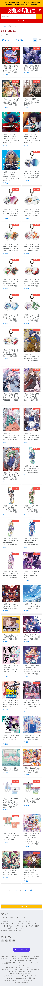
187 (25, 890)
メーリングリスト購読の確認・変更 (20, 961)
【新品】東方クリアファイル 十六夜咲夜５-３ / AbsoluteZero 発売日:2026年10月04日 (32, 436)
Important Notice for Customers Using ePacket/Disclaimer (20, 976)
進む (31, 890)
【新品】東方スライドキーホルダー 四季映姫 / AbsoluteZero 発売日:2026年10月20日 (10, 212)
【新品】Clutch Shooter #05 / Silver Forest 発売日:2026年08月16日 (32, 637)
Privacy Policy (20, 965)
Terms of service (23, 963)
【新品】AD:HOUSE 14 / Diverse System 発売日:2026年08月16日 (32, 737)
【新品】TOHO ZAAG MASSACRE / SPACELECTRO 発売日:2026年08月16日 (10, 69)
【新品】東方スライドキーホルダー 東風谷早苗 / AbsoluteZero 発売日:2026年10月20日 (10, 248)
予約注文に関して (26, 956)
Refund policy (35, 963)
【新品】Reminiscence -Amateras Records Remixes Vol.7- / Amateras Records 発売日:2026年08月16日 (32, 670)
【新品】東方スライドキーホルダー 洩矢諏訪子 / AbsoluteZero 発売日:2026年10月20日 (31, 212)
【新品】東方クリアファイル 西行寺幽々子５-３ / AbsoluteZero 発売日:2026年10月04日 (11, 397)
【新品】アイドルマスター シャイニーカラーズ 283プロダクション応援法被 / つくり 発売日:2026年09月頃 (11, 803)
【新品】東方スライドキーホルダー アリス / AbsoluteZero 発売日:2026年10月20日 (11, 353)
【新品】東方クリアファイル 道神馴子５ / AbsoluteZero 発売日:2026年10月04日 (31, 357)
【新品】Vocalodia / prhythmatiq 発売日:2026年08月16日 (10, 872)
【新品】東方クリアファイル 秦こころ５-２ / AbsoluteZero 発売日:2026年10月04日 (11, 436)
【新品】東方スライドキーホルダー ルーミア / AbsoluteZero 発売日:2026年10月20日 (31, 283)
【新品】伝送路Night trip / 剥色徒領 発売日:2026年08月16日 (10, 637)
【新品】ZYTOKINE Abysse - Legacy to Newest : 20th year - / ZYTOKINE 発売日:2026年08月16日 (32, 138)
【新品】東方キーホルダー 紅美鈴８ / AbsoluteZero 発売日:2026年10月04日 (31, 509)
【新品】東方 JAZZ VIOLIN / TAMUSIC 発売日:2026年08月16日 (10, 606)
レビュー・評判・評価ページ (16, 972)
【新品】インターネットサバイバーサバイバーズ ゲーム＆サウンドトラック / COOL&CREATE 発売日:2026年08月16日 (32, 839)
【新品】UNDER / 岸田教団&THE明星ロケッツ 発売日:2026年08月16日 (11, 738)
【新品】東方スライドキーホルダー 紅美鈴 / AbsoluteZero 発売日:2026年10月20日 (11, 283)
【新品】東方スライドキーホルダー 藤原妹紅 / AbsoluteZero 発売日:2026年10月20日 (31, 248)
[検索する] (39, 16)
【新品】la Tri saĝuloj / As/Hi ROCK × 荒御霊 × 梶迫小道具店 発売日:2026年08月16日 (11, 102)
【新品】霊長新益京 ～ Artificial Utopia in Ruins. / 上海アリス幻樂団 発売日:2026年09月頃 (32, 874)
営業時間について (34, 959)
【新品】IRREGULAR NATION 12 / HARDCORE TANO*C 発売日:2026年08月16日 (10, 670)
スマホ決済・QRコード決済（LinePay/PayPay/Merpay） (20, 967)
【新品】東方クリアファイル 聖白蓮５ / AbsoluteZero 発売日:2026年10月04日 (31, 397)
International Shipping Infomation (20, 974)
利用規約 (36, 956)
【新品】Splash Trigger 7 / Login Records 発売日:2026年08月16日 (32, 770)
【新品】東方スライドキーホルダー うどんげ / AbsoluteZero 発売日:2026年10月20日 (31, 318)
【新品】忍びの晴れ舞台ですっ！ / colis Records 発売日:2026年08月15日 (32, 574)
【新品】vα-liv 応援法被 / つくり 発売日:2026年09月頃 (32, 801)
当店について (19, 969)
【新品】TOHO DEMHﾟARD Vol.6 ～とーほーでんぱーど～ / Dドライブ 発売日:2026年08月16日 (32, 704)
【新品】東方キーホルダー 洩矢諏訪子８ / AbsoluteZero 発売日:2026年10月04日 (10, 542)
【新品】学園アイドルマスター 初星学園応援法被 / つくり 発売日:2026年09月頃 (11, 837)
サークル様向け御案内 (32, 969)
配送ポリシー (22, 959)
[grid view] (35, 40)
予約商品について (7, 969)
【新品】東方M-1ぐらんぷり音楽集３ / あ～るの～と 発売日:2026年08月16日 (10, 703)
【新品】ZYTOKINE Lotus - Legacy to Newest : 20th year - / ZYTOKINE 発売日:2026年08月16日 (11, 176)
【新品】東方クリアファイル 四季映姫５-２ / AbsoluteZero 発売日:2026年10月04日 (11, 476)
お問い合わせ (32, 978)
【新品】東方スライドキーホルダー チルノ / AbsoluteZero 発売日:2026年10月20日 (11, 318)
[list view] (39, 40)
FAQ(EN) (30, 972)
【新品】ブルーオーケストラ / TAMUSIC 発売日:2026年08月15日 (32, 606)
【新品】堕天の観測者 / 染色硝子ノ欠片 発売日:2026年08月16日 (32, 68)
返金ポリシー (14, 956)
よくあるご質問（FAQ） (9, 963)
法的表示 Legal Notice (8, 959)
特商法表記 (4, 956)
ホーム (3, 26)
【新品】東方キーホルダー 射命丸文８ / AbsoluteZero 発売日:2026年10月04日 (10, 509)
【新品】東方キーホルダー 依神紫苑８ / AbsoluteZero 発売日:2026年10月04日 (31, 542)
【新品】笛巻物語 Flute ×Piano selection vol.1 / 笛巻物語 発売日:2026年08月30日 (32, 102)
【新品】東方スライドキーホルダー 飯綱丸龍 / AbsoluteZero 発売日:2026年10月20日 (31, 175)
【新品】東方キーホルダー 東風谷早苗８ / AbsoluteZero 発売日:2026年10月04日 (31, 469)
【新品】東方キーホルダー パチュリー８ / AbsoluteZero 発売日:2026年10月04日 (10, 574)
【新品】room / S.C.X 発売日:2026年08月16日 (11, 769)
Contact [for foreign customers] (16, 978)
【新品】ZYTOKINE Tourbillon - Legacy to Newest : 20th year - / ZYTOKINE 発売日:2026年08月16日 (11, 138)
